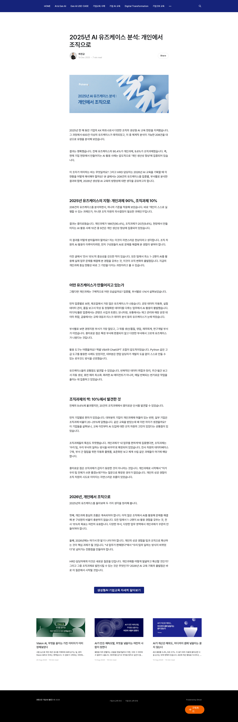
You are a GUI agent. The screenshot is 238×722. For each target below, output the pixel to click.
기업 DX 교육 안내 (131, 701)
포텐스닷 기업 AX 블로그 (44, 700)
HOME (47, 6)
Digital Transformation (136, 6)
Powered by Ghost (194, 700)
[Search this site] (200, 6)
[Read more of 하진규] (73, 56)
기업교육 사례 (99, 6)
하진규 (82, 54)
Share (163, 56)
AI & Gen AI (60, 6)
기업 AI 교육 (114, 6)
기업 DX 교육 (158, 6)
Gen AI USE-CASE (80, 6)
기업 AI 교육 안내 (115, 701)
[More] (170, 6)
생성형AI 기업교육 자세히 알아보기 (119, 590)
